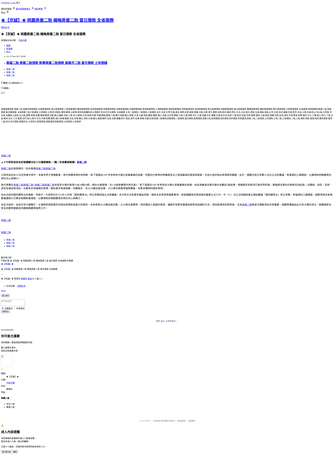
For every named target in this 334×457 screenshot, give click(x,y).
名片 (8, 52)
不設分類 (22, 40)
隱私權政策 (181, 421)
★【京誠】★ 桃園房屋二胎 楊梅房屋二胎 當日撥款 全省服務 (57, 20)
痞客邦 (24, 279)
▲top (3, 290)
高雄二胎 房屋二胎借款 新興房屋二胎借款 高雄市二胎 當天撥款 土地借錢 (56, 63)
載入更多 (5, 296)
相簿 (8, 45)
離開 (15, 452)
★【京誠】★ (7, 264)
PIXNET (147, 421)
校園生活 (21, 286)
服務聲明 (191, 421)
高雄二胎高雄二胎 (23, 184)
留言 (30, 279)
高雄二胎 (10, 69)
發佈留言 (5, 312)
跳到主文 (5, 27)
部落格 (9, 49)
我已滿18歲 (6, 452)
